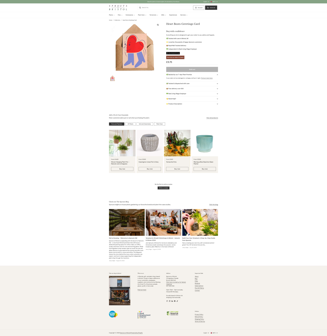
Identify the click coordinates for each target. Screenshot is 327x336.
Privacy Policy (199, 314)
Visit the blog (213, 204)
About (196, 276)
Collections (117, 20)
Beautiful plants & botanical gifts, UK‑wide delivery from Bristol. (163, 1)
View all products (212, 118)
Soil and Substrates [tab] (145, 124)
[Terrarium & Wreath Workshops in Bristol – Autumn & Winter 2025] (163, 222)
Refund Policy (199, 317)
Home (110, 20)
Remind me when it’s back (175, 57)
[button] (192, 74)
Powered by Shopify (137, 333)
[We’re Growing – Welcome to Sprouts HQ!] (127, 222)
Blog (196, 279)
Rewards (197, 283)
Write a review (163, 188)
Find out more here (207, 78)
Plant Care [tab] (159, 124)
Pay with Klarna (199, 288)
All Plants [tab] (130, 124)
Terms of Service (200, 321)
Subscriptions (199, 286)
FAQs (196, 281)
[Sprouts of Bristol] (118, 7)
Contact (197, 290)
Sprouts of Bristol (125, 333)
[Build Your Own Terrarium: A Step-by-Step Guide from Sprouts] (200, 222)
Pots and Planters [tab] (116, 124)
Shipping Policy (199, 319)
